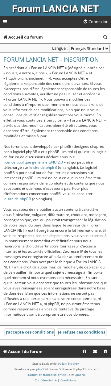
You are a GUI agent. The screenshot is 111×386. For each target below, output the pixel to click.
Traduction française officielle (48, 374)
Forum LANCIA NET (55, 8)
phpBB (40, 369)
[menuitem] (95, 22)
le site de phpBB (43, 167)
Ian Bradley (70, 363)
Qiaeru (80, 374)
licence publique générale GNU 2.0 (33, 162)
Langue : (60, 48)
